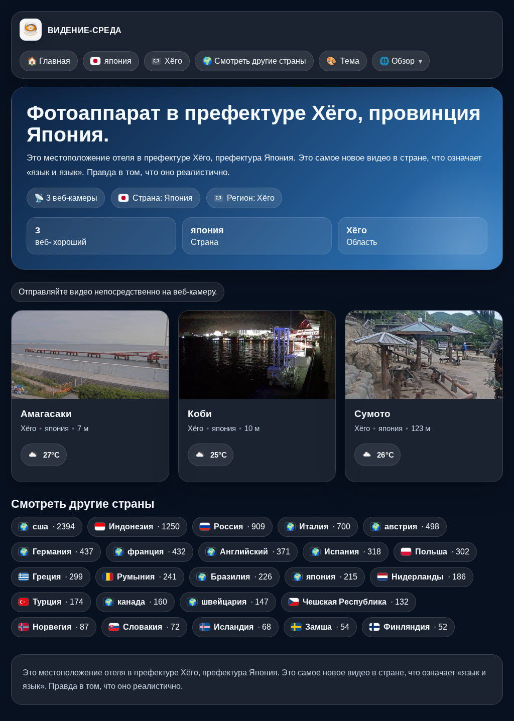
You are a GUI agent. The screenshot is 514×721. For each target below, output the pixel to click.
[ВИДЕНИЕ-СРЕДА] (31, 31)
